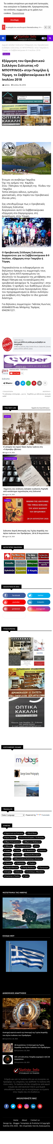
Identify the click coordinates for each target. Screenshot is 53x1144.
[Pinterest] (34, 383)
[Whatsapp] (28, 383)
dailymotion (14, 615)
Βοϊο (37, 846)
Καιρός (7, 859)
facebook (16, 595)
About (24, 1120)
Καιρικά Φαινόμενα (33, 855)
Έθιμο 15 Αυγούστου (12, 842)
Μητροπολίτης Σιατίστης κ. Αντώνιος (28, 859)
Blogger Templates (21, 1123)
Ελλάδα (8, 855)
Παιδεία (32, 863)
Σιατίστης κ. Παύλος (12, 876)
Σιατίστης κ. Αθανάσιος (35, 872)
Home (15, 1120)
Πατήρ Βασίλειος (29, 867)
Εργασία (18, 855)
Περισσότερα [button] (18, 13)
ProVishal (36, 1123)
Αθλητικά (8, 846)
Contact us (35, 1120)
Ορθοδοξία (21, 863)
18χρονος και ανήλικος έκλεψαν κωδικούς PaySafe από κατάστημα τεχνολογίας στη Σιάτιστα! (25, 490)
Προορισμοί (44, 867)
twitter (40, 595)
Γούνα (18, 850)
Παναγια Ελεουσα (11, 867)
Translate (45, 815)
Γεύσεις (8, 850)
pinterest (16, 609)
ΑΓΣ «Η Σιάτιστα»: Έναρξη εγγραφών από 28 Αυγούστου (32, 1058)
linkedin (40, 602)
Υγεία (26, 876)
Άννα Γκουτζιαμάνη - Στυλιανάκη (32, 837)
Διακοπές (42, 850)
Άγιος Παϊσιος (10, 837)
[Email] (39, 383)
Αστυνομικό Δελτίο (23, 846)
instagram (40, 609)
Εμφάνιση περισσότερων (41, 408)
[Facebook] (17, 383)
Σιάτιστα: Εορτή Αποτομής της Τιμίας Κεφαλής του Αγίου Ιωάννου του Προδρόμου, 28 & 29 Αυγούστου (26, 531)
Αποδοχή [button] (14, 20)
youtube (16, 602)
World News (32, 833)
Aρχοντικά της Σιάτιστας (14, 833)
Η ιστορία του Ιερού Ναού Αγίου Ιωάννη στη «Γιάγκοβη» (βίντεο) (23, 448)
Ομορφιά (8, 863)
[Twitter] (22, 383)
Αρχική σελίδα (8, 45)
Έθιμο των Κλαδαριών (33, 842)
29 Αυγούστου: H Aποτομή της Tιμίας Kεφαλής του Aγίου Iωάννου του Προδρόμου (32, 1046)
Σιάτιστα (19, 45)
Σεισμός (8, 872)
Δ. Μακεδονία (30, 850)
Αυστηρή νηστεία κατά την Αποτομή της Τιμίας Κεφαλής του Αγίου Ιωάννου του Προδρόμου (25, 1033)
